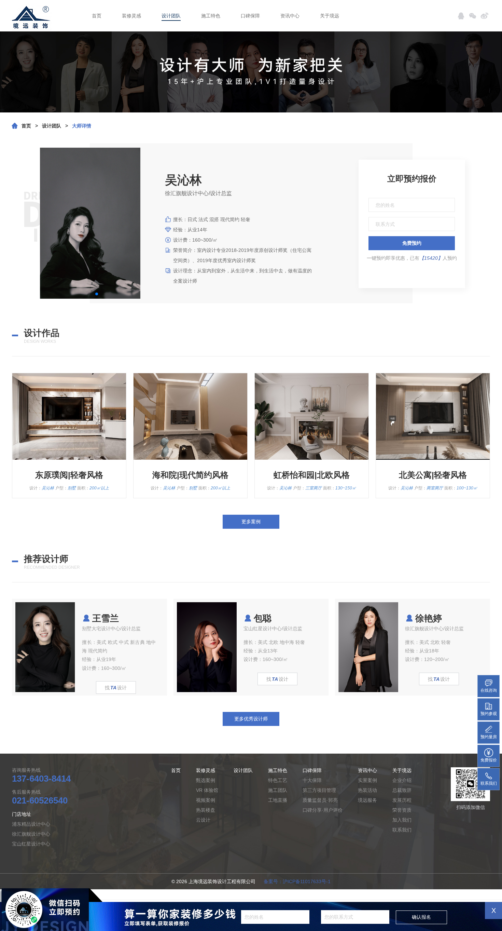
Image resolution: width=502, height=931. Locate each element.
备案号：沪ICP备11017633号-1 (297, 881)
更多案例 (251, 521)
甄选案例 (205, 780)
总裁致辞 (402, 790)
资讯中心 (289, 15)
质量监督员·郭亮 (320, 800)
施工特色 (210, 15)
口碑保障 (250, 15)
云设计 (203, 820)
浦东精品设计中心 (31, 824)
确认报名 (421, 917)
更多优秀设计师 (251, 718)
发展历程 (402, 800)
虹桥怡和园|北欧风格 (312, 475)
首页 (96, 15)
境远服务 (367, 800)
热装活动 (367, 790)
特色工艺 (277, 780)
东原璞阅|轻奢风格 (69, 475)
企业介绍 (402, 780)
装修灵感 (131, 15)
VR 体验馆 (207, 790)
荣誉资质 (402, 810)
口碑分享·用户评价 (323, 810)
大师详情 (81, 126)
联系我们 (402, 830)
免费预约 (411, 243)
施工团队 (277, 790)
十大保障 (312, 780)
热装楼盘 (205, 810)
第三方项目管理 (319, 790)
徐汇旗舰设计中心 (31, 834)
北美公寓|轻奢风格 (433, 475)
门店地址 (21, 814)
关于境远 (329, 15)
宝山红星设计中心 (31, 844)
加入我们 (402, 820)
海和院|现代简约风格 (190, 475)
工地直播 (277, 800)
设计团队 (171, 15)
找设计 (116, 687)
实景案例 (367, 780)
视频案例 (205, 800)
